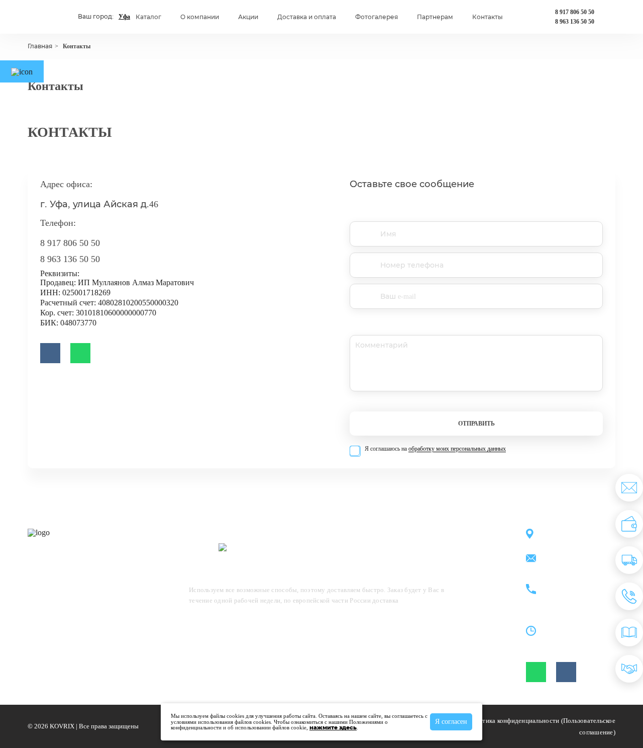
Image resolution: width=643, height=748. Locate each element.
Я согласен (451, 721)
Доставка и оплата (306, 17)
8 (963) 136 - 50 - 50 (574, 595)
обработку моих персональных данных (457, 448)
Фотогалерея (376, 17)
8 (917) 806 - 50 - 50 (574, 584)
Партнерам (435, 17)
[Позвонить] (629, 596)
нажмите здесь (333, 727)
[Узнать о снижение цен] (629, 488)
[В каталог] (629, 632)
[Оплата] (629, 524)
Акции (248, 17)
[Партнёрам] (629, 669)
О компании (199, 17)
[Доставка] (629, 560)
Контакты (487, 17)
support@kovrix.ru (572, 559)
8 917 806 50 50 (574, 12)
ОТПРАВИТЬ (476, 423)
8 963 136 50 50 (574, 21)
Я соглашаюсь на (435, 449)
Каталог (148, 17)
